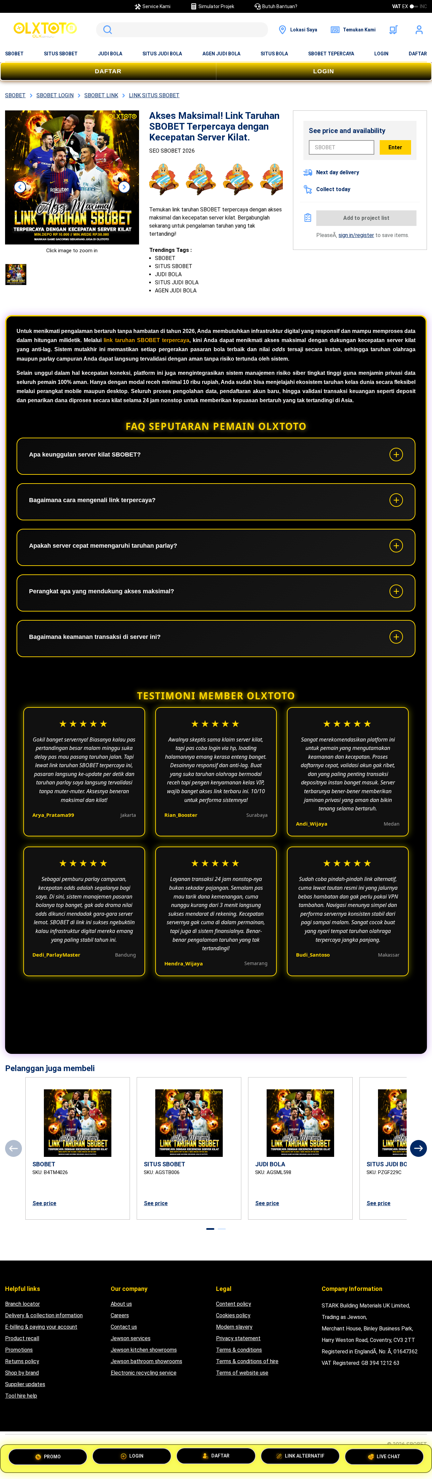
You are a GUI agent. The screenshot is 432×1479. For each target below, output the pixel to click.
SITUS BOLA (274, 53)
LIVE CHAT (388, 1457)
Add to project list (366, 218)
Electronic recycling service (144, 1373)
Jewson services (131, 1338)
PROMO (52, 1457)
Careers (120, 1315)
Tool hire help (21, 1396)
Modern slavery (234, 1327)
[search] (182, 29)
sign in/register (356, 235)
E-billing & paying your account (41, 1327)
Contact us (124, 1327)
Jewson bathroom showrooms (146, 1361)
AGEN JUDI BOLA (221, 53)
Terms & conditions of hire (247, 1361)
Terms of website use (242, 1373)
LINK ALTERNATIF (304, 1458)
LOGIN (381, 53)
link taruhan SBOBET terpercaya (146, 340)
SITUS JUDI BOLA (162, 53)
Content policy (233, 1304)
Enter (395, 147)
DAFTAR (418, 53)
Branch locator (22, 1304)
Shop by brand (22, 1373)
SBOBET (14, 53)
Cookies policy (233, 1315)
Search (106, 29)
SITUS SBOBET (61, 53)
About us (121, 1304)
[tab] (210, 1229)
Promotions (19, 1350)
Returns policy (22, 1361)
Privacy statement (238, 1338)
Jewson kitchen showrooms (144, 1350)
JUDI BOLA (110, 53)
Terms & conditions (239, 1350)
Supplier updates (25, 1384)
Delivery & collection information (44, 1315)
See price (44, 1203)
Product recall (22, 1338)
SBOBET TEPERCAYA (331, 53)
